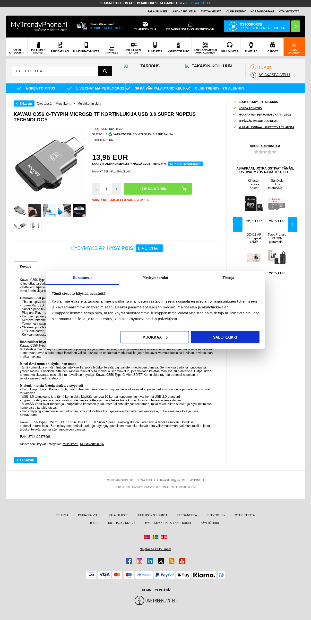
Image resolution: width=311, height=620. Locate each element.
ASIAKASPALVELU (184, 11)
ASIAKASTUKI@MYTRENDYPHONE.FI (180, 480)
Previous (237, 224)
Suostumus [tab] (83, 277)
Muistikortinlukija (92, 444)
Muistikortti (70, 444)
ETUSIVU (62, 515)
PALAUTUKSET (157, 11)
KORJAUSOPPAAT (262, 11)
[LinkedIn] (150, 561)
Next (292, 224)
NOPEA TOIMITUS (250, 108)
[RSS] (171, 561)
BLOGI (94, 522)
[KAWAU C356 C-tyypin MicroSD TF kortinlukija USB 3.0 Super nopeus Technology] (20, 210)
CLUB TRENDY (216, 515)
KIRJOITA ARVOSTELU (265, 145)
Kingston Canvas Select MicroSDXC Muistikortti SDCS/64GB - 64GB (254, 184)
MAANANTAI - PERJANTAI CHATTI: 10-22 (265, 114)
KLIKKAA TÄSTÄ (198, 3)
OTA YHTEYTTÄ (289, 11)
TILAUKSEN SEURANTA (152, 515)
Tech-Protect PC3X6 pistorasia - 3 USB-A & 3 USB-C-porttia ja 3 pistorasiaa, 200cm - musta (277, 238)
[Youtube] (182, 561)
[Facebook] (129, 561)
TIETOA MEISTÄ (211, 11)
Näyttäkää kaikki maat (155, 549)
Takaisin (26, 103)
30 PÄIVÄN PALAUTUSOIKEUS (258, 120)
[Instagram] (139, 561)
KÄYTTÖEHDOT (211, 522)
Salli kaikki (225, 337)
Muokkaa (152, 337)
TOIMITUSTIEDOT (103, 139)
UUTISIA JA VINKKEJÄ (121, 522)
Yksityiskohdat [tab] (155, 277)
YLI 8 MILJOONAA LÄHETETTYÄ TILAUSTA (266, 127)
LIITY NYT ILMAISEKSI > (185, 163)
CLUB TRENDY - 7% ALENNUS (258, 101)
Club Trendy (236, 11)
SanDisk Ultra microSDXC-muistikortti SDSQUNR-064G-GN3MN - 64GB (276, 184)
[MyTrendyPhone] (39, 26)
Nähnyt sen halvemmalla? (111, 171)
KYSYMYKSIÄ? (115, 248)
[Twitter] (161, 561)
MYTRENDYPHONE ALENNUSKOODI (168, 522)
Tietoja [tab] (228, 277)
